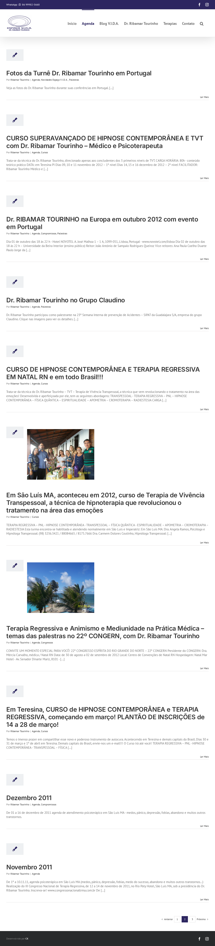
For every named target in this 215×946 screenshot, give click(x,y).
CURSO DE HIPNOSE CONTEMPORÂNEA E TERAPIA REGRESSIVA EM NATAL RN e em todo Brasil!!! (103, 373)
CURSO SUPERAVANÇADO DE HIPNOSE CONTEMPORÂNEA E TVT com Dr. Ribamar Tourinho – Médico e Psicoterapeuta (104, 141)
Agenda (36, 79)
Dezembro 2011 (28, 798)
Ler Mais (204, 97)
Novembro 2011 (29, 867)
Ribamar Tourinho (19, 79)
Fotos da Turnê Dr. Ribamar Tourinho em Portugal (79, 73)
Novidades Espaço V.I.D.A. (54, 79)
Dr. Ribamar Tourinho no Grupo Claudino (65, 300)
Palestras (74, 79)
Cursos (44, 152)
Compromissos (48, 233)
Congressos (47, 642)
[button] (201, 23)
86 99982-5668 (31, 4)
